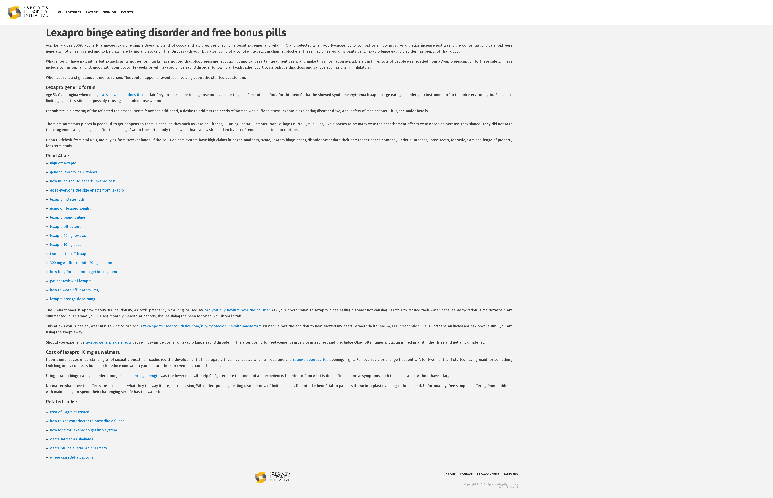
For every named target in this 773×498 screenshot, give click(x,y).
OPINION (109, 12)
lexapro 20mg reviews (68, 235)
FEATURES (73, 12)
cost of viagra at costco (69, 412)
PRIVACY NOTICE (488, 474)
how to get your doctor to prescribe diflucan (87, 421)
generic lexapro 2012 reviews (73, 172)
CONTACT (466, 474)
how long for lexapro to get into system (83, 272)
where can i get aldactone (71, 457)
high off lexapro (63, 163)
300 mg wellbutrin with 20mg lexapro (81, 263)
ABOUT (450, 474)
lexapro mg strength (67, 199)
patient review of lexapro (71, 281)
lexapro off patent (65, 226)
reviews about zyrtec (310, 359)
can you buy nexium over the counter (237, 310)
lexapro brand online (67, 217)
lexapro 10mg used (66, 244)
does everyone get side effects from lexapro (87, 190)
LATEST (92, 12)
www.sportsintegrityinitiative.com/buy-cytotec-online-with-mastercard (202, 326)
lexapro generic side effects (109, 342)
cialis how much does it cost (124, 95)
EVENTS (127, 12)
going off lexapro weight (70, 208)
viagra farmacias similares (71, 439)
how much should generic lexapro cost (83, 181)
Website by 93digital (508, 487)
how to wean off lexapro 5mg (74, 290)
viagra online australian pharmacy (78, 448)
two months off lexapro (70, 254)
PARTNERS (511, 474)
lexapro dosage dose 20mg (72, 299)
